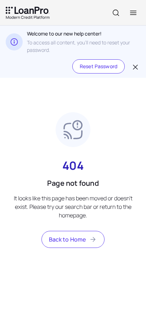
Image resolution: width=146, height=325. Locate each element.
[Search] (116, 13)
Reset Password (98, 66)
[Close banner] (134, 66)
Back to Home (67, 239)
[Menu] (133, 13)
